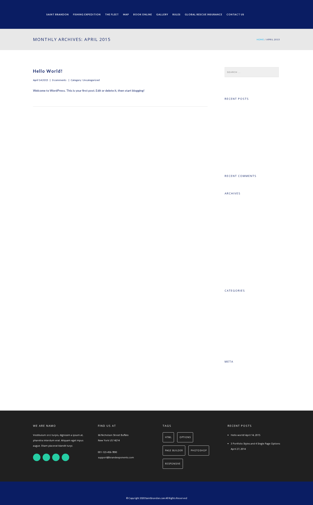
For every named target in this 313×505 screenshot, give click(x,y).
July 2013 (236, 264)
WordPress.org (240, 397)
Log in (234, 371)
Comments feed (241, 388)
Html (168, 437)
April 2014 (237, 211)
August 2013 (238, 255)
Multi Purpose (239, 326)
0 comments (59, 80)
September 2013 (241, 246)
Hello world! (48, 71)
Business (236, 317)
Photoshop (199, 450)
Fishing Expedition (87, 14)
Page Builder (174, 450)
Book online (142, 14)
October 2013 (239, 238)
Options (185, 437)
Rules (176, 14)
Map (126, 14)
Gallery (162, 14)
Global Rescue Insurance (203, 14)
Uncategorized (91, 80)
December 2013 (241, 220)
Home (260, 39)
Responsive (238, 335)
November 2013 (241, 229)
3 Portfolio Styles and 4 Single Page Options (255, 443)
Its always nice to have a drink (248, 144)
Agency (235, 300)
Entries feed (238, 380)
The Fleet (112, 14)
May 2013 (237, 273)
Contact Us (235, 14)
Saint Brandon (57, 14)
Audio (234, 309)
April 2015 (237, 203)
